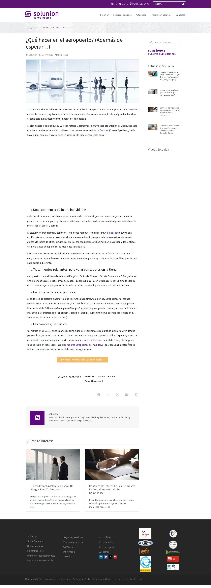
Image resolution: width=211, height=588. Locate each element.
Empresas (63, 54)
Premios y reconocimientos (41, 555)
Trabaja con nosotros (161, 14)
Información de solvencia (40, 560)
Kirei (112, 216)
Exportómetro (106, 542)
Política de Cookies (115, 578)
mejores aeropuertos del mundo (83, 344)
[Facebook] (106, 556)
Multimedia (69, 551)
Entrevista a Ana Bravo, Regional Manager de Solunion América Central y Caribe (169, 129)
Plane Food (113, 232)
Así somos (104, 551)
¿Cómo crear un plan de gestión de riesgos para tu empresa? (51, 487)
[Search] (183, 4)
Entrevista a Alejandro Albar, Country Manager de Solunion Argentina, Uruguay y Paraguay (170, 76)
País (115, 4)
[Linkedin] (101, 556)
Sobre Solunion (35, 541)
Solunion (104, 14)
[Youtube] (115, 556)
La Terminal (103, 130)
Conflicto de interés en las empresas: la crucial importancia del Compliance (112, 489)
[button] (99, 394)
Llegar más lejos (35, 550)
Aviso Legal (78, 578)
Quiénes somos (35, 545)
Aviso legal (68, 556)
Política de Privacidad (95, 578)
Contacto (180, 14)
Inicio (27, 27)
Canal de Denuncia (134, 578)
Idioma (125, 4)
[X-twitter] (110, 556)
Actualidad (141, 14)
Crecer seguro (106, 546)
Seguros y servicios (122, 14)
